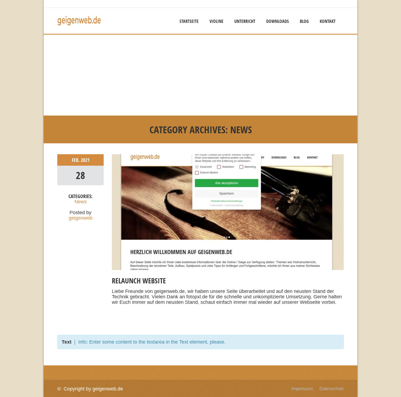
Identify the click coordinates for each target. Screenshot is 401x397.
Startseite (189, 21)
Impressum (302, 388)
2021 (85, 160)
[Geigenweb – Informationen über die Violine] (79, 24)
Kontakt (328, 21)
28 (80, 175)
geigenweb (80, 218)
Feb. (76, 160)
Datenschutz (331, 388)
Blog (304, 21)
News (80, 201)
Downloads (277, 21)
